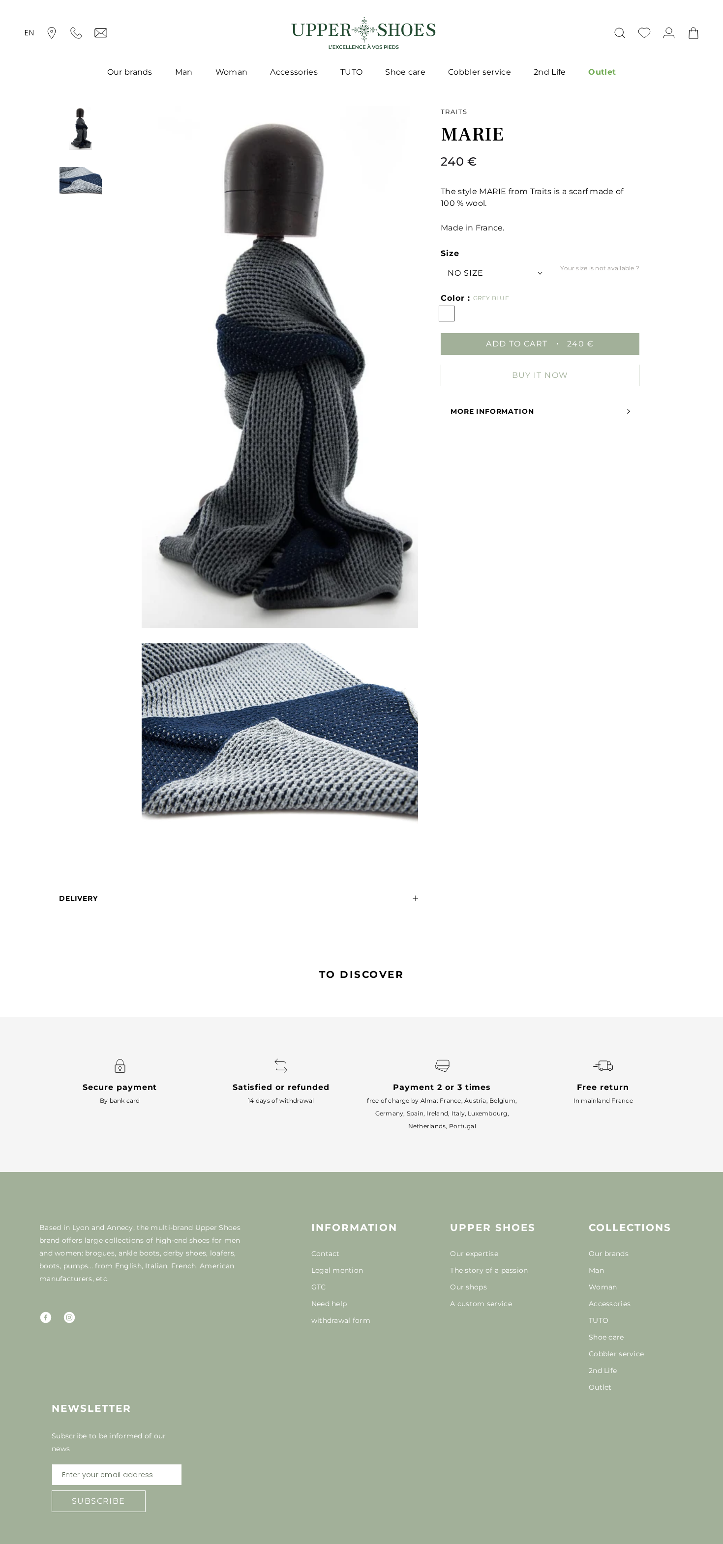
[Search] (620, 33)
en (29, 32)
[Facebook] (46, 1317)
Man (184, 72)
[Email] (101, 33)
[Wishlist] (644, 33)
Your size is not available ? (599, 268)
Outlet (602, 72)
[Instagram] (69, 1317)
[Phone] (76, 33)
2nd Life (550, 72)
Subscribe (98, 1501)
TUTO (351, 72)
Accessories (294, 72)
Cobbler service (479, 72)
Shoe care (405, 72)
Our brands (129, 72)
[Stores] (51, 33)
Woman (231, 72)
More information (492, 411)
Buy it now (540, 374)
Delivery (78, 898)
